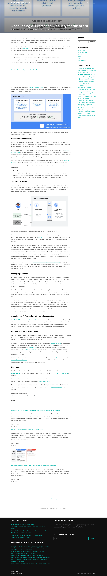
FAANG (35, 30)
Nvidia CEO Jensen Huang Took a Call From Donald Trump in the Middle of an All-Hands (87, 98)
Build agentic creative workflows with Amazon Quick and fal (86, 115)
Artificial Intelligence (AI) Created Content (23, 524)
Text (79, 58)
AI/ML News (81, 50)
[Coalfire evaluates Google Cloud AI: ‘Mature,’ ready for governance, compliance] (24, 462)
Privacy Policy (14, 571)
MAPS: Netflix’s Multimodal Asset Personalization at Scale (27, 555)
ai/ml (51, 499)
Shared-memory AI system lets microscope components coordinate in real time (86, 104)
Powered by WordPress (16, 573)
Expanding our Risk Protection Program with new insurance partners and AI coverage (35, 410)
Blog (82, 3)
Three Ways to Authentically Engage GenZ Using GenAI (26, 535)
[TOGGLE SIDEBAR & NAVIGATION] (94, 2)
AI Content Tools (74, 3)
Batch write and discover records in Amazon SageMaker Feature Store (86, 92)
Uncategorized (82, 60)
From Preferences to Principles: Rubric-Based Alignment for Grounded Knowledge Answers (86, 109)
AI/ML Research (82, 52)
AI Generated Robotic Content (21, 30)
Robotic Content (20, 3)
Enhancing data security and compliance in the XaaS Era (27, 429)
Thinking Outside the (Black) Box (20, 537)
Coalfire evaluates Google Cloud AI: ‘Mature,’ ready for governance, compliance (33, 465)
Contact (89, 3)
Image (79, 56)
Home (65, 3)
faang (55, 499)
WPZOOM (93, 573)
